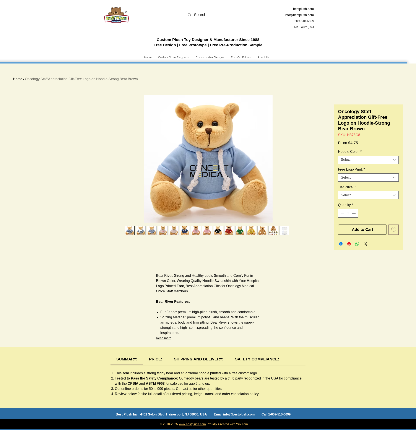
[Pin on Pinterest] (349, 243)
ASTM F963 (155, 383)
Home (17, 79)
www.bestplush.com (192, 424)
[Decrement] (342, 213)
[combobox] (368, 160)
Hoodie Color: (350, 151)
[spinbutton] (348, 213)
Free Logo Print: (351, 169)
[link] (126, 359)
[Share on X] (365, 243)
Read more (163, 338)
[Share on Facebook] (340, 243)
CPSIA (133, 383)
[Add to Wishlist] (393, 230)
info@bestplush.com (299, 15)
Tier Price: (347, 187)
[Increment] (354, 213)
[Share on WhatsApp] (357, 243)
